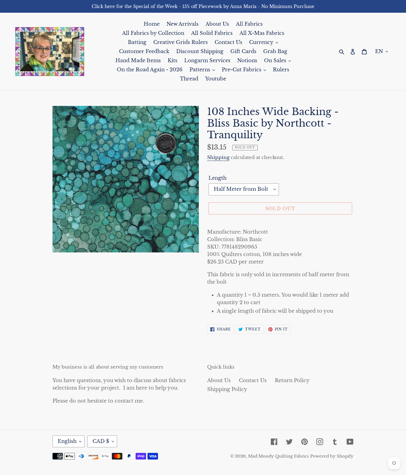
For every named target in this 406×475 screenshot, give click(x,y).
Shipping (218, 157)
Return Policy (292, 380)
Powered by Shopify (332, 456)
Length (217, 178)
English (67, 441)
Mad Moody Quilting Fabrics (278, 456)
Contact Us (253, 380)
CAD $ (101, 441)
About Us (219, 380)
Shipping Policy (227, 389)
